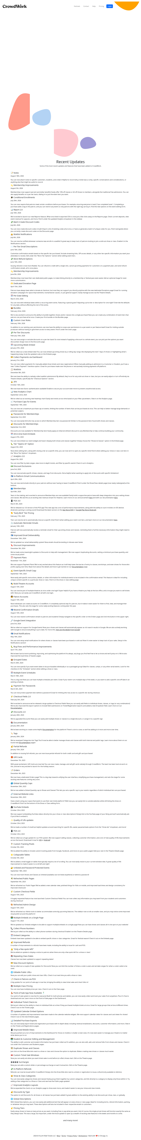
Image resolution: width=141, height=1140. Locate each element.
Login (110, 6)
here (90, 498)
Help (94, 6)
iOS (40, 840)
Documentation (77, 567)
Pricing (101, 6)
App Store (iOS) (68, 510)
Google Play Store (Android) (86, 510)
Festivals (77, 6)
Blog (58, 1136)
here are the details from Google (68, 630)
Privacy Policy (72, 1136)
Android (47, 840)
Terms (63, 1136)
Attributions (82, 1136)
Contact (86, 6)
